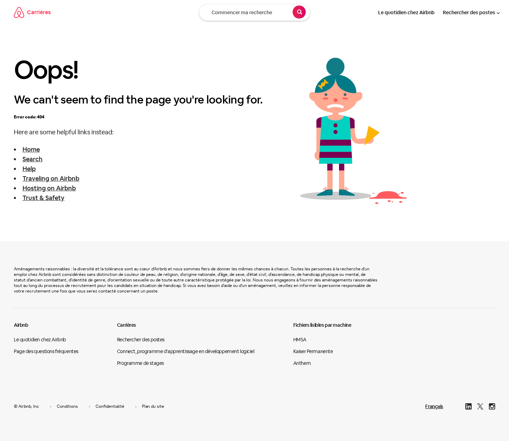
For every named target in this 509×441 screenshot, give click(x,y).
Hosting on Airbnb (49, 188)
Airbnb (21, 325)
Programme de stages (140, 363)
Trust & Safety (43, 198)
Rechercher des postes (469, 12)
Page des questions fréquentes (46, 351)
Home (31, 149)
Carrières (39, 12)
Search (33, 159)
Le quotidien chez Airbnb (406, 12)
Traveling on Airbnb (51, 178)
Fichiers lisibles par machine (322, 325)
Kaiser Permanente (313, 351)
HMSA (299, 339)
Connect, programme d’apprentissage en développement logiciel (185, 351)
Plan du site (153, 406)
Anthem (302, 363)
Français (434, 406)
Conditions (67, 406)
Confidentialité (110, 406)
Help (29, 169)
